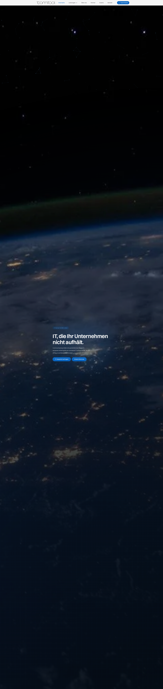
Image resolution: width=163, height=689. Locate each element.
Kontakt (110, 2)
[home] (46, 2)
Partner (93, 2)
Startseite (61, 2)
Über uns (84, 2)
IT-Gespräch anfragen (61, 359)
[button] (73, 3)
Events (101, 2)
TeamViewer (124, 2)
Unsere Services (79, 359)
